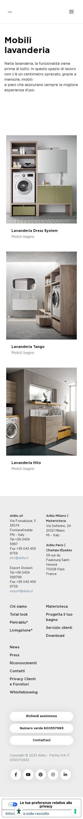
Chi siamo (18, 606)
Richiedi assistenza (41, 716)
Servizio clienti (59, 628)
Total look (19, 614)
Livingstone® (21, 630)
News (14, 647)
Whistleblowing (23, 692)
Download (55, 636)
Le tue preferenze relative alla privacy (46, 804)
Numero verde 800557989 (42, 728)
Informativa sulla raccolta (27, 813)
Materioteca (57, 606)
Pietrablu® (19, 622)
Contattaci (41, 740)
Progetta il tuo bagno (59, 617)
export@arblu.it (21, 591)
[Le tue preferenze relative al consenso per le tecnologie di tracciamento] (75, 811)
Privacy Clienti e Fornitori (23, 681)
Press (14, 655)
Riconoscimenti (23, 663)
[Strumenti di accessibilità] (19, 811)
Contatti (17, 671)
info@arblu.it (19, 557)
